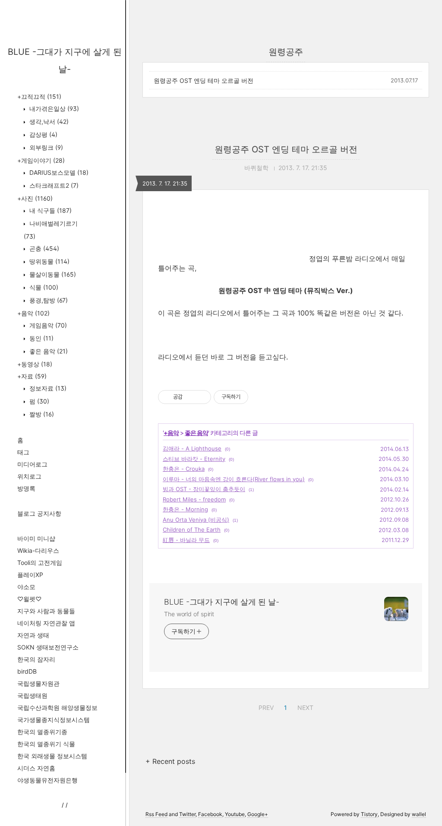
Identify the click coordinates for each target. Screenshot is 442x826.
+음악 (33, 313)
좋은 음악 (48, 351)
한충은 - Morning (185, 509)
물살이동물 (52, 274)
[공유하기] (190, 397)
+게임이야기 (41, 160)
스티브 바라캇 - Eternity (194, 458)
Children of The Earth (192, 529)
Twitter (187, 814)
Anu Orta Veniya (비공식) (196, 519)
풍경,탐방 (48, 300)
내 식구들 (50, 210)
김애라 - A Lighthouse (192, 448)
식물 (43, 287)
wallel (419, 814)
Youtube (235, 814)
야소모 (26, 586)
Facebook (210, 814)
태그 (23, 452)
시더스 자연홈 (36, 768)
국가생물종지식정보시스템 (53, 719)
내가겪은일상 (53, 108)
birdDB (27, 671)
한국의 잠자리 (36, 659)
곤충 (43, 248)
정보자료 (47, 388)
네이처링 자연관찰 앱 (46, 623)
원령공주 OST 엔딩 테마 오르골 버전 (203, 80)
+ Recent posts (170, 761)
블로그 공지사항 (39, 513)
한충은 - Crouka (184, 468)
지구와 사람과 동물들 (46, 611)
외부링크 (45, 147)
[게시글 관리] (201, 397)
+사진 (35, 198)
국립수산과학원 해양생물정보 (57, 707)
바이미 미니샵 (36, 538)
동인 (41, 338)
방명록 (26, 488)
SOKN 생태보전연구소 (48, 647)
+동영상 (34, 364)
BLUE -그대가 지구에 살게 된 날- (221, 601)
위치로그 (29, 476)
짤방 (41, 414)
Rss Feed (156, 814)
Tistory (369, 814)
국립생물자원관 (38, 683)
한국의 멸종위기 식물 (46, 743)
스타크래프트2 (53, 185)
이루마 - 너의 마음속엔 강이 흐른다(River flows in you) (234, 479)
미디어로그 (32, 464)
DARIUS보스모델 (58, 172)
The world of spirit (189, 614)
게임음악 (47, 325)
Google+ (257, 814)
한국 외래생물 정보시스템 (52, 756)
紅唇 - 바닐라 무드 (186, 539)
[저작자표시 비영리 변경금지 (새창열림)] (260, 397)
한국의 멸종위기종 (42, 731)
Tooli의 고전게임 (39, 562)
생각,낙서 (48, 121)
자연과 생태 (33, 635)
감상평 (42, 134)
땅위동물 (48, 261)
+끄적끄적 (39, 96)
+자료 (32, 376)
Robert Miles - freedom (194, 499)
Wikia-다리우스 (38, 550)
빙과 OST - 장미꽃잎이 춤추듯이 (204, 489)
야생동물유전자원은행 (47, 780)
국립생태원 (32, 695)
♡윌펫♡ (29, 598)
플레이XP (30, 574)
